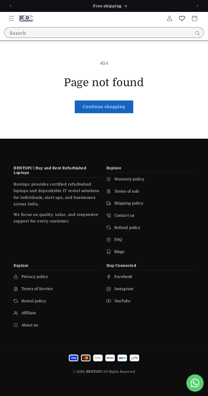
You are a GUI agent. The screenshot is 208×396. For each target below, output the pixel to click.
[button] (11, 18)
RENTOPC (94, 372)
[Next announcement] (197, 6)
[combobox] (104, 32)
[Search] (198, 33)
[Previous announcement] (11, 6)
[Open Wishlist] (182, 18)
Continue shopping (104, 106)
